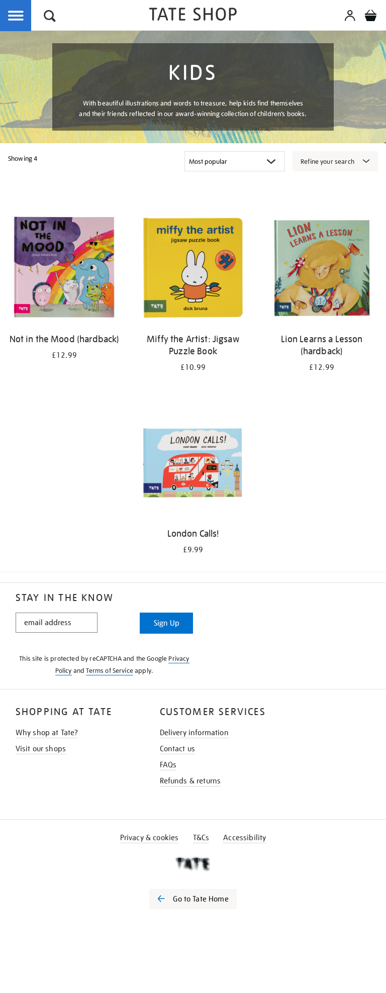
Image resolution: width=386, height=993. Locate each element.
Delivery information (194, 733)
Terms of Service (109, 670)
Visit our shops (41, 749)
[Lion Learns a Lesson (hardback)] (321, 269)
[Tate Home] (193, 864)
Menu (16, 16)
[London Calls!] (193, 464)
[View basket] (370, 17)
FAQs (168, 765)
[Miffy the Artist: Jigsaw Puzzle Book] (193, 269)
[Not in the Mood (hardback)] (64, 269)
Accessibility (244, 838)
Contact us (178, 749)
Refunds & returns (190, 781)
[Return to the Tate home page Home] (193, 16)
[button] (49, 17)
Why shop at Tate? (47, 733)
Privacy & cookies (149, 838)
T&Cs (201, 838)
